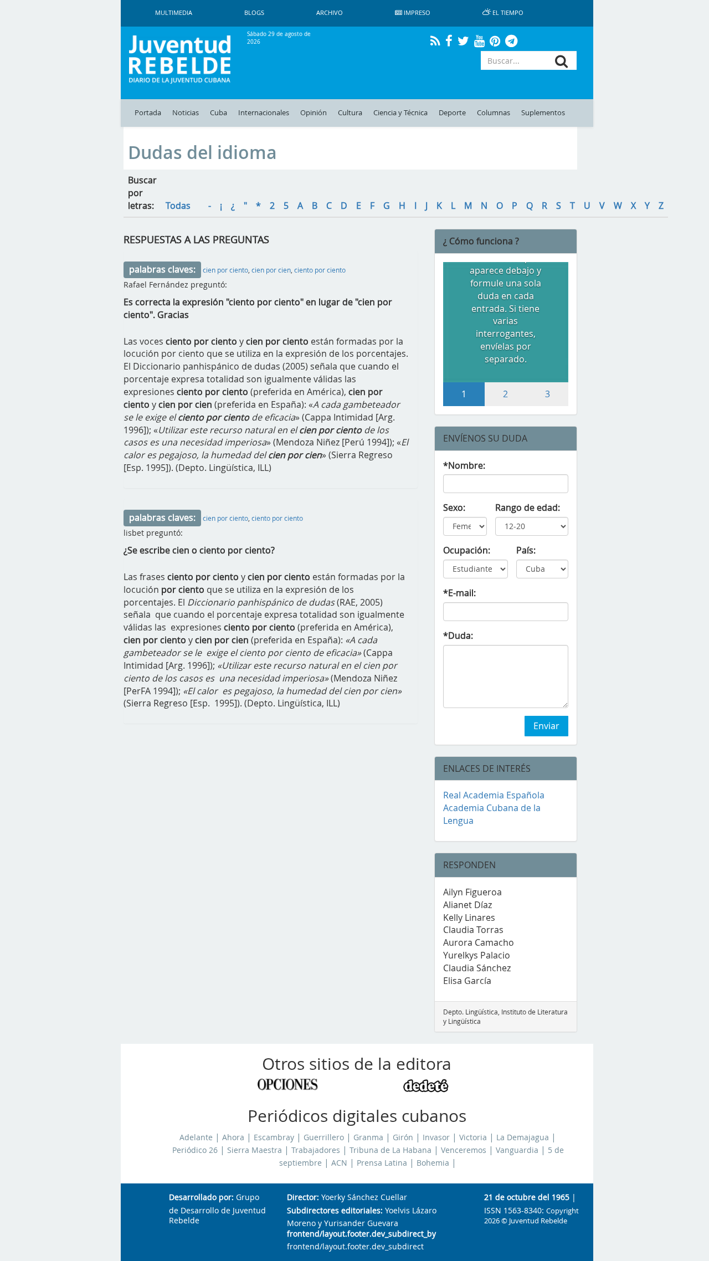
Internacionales (263, 112)
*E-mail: (459, 593)
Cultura (350, 112)
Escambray (274, 1137)
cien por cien (271, 269)
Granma (368, 1137)
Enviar (546, 726)
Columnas (493, 112)
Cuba (218, 112)
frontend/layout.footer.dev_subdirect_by (361, 1234)
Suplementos (543, 112)
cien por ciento (225, 269)
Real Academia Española (493, 795)
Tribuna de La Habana (390, 1150)
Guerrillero (324, 1137)
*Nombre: (464, 465)
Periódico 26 (195, 1150)
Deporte (452, 112)
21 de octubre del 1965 (526, 1197)
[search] (561, 61)
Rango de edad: (527, 507)
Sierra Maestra (254, 1150)
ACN (339, 1163)
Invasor (436, 1137)
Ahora (233, 1137)
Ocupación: (466, 550)
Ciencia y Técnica (400, 112)
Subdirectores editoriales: (335, 1211)
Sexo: (454, 507)
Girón (403, 1137)
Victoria (473, 1137)
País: (526, 550)
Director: (303, 1197)
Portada (148, 112)
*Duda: (458, 635)
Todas (178, 205)
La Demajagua (522, 1137)
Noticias (185, 112)
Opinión (313, 112)
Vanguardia (517, 1150)
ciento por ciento (320, 269)
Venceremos (463, 1150)
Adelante (196, 1137)
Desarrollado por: (201, 1197)
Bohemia (433, 1163)
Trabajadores (315, 1150)
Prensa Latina (382, 1163)
